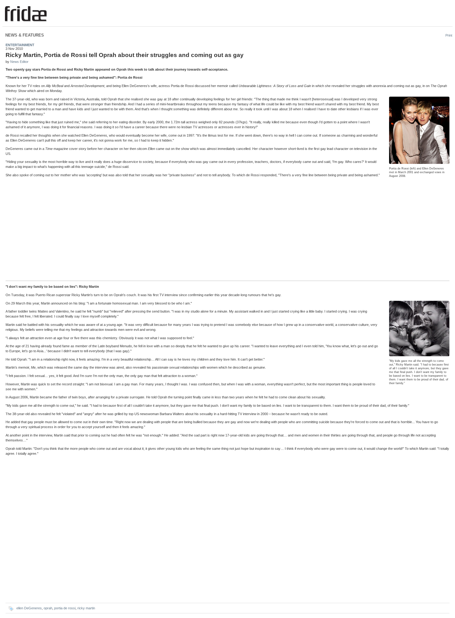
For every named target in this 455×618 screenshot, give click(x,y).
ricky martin (86, 608)
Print (448, 35)
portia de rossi (65, 608)
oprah (48, 608)
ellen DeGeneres (29, 608)
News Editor (19, 62)
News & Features (24, 35)
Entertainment (20, 45)
